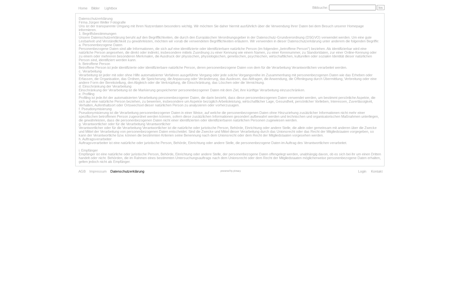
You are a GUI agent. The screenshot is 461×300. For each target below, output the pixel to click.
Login (362, 171)
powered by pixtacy (230, 170)
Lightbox (110, 8)
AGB (82, 171)
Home (82, 8)
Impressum (98, 171)
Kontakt (377, 171)
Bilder (95, 8)
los (381, 7)
